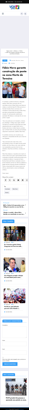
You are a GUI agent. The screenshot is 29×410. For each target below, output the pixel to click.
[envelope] (18, 180)
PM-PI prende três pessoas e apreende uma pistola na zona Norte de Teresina (13, 399)
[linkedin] (14, 180)
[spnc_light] (25, 13)
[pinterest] (22, 180)
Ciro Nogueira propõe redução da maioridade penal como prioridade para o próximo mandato (13, 276)
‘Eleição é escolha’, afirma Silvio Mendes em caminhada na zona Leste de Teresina (14, 213)
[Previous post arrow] (25, 205)
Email (3, 349)
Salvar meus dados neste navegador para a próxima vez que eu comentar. (14, 360)
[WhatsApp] (27, 180)
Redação (5, 63)
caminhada (13, 60)
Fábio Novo (18, 60)
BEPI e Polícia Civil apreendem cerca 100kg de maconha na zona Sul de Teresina (13, 206)
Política (5, 60)
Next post (5, 210)
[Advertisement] (14, 32)
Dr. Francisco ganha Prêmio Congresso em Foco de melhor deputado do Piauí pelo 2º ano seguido (13, 245)
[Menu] (3, 13)
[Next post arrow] (25, 213)
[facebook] (5, 180)
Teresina (22, 60)
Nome (3, 340)
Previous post (6, 202)
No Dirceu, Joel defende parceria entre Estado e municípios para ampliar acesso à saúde (13, 307)
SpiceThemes (21, 409)
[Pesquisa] (21, 13)
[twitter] (9, 180)
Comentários (5, 325)
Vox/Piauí (7, 409)
